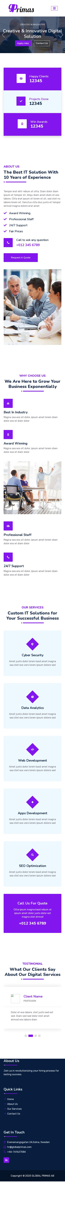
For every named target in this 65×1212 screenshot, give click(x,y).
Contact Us (42, 43)
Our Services (14, 1108)
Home (10, 1099)
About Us (12, 1104)
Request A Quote (20, 257)
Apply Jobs (23, 43)
